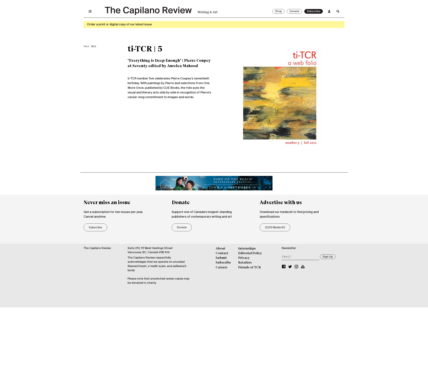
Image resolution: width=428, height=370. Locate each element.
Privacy (244, 258)
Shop (278, 11)
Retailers (245, 262)
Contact (222, 253)
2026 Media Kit (275, 227)
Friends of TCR (249, 267)
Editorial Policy (250, 253)
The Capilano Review (97, 248)
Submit (221, 258)
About (220, 248)
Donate (294, 11)
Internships (247, 248)
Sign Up (328, 256)
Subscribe (313, 11)
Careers (221, 267)
